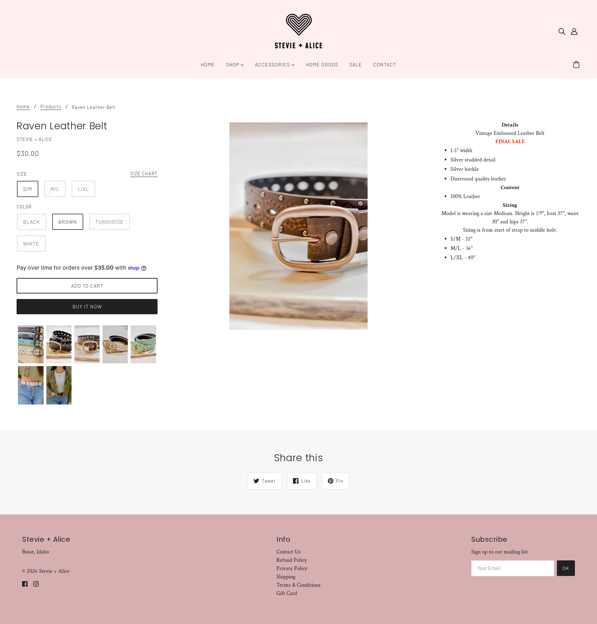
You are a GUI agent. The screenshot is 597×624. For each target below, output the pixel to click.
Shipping (285, 576)
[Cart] (577, 64)
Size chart (144, 173)
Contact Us (288, 552)
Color (24, 206)
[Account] (574, 31)
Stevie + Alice (34, 139)
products (50, 106)
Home (23, 106)
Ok (565, 568)
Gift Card (286, 593)
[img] (562, 31)
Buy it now (87, 306)
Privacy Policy (291, 568)
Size (22, 174)
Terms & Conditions (298, 585)
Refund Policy (291, 560)
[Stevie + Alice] (298, 30)
